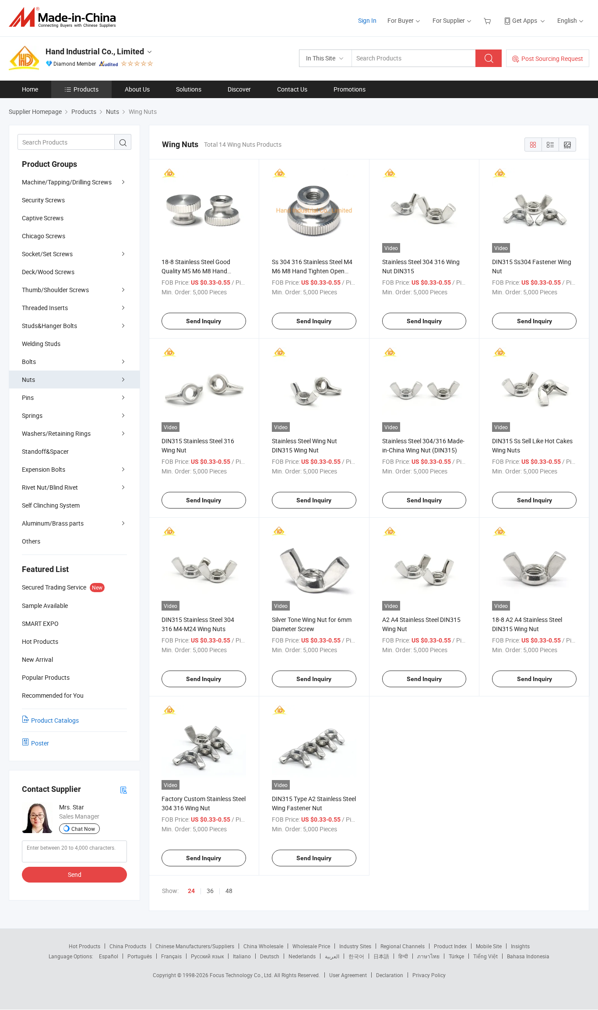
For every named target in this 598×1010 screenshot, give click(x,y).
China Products (127, 946)
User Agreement (348, 974)
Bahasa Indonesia (528, 956)
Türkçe (456, 956)
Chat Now (83, 828)
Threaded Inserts (45, 308)
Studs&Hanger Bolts (49, 325)
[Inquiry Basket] (488, 20)
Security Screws (43, 200)
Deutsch (269, 956)
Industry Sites (355, 946)
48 (228, 890)
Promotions (350, 89)
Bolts (29, 361)
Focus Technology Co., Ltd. (242, 974)
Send (74, 874)
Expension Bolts (43, 469)
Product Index (450, 946)
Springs (32, 415)
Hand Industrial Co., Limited (95, 51)
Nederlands (302, 956)
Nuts (28, 379)
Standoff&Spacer (45, 451)
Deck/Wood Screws (48, 272)
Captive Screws (42, 218)
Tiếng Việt (485, 956)
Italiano (242, 956)
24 (191, 890)
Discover (239, 89)
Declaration (389, 974)
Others (31, 541)
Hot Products (84, 946)
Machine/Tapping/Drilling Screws (67, 182)
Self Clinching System (51, 505)
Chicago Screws (43, 236)
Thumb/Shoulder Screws (55, 290)
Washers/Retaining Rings (56, 433)
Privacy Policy (429, 974)
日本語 (381, 956)
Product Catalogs (55, 720)
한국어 (356, 956)
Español (108, 956)
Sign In (367, 20)
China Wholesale (263, 946)
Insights (520, 946)
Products (86, 89)
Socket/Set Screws (47, 254)
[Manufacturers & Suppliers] (65, 17)
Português (139, 956)
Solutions (188, 89)
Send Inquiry (203, 321)
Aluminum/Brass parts (53, 523)
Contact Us (292, 89)
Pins (28, 397)
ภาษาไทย (428, 956)
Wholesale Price (311, 946)
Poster (40, 743)
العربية (332, 956)
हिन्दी (403, 956)
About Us (137, 89)
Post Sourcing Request (552, 58)
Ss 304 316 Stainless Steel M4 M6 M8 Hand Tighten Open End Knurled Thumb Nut (312, 271)
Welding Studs (41, 343)
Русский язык (207, 956)
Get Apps (524, 20)
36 (210, 890)
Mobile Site (489, 946)
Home (30, 89)
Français (171, 956)
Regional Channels (402, 946)
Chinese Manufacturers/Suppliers (194, 946)
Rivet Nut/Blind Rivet (50, 487)
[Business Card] (123, 789)
